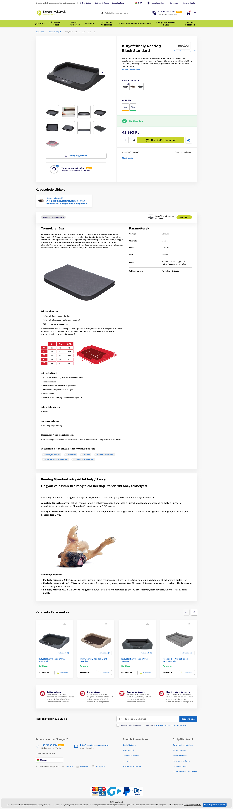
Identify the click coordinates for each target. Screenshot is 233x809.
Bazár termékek (180, 756)
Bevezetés (40, 32)
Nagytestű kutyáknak (83, 459)
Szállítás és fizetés (102, 3)
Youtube (69, 766)
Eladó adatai (127, 158)
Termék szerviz (179, 750)
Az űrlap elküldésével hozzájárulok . (155, 725)
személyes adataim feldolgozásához (171, 725)
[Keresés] (102, 13)
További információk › (131, 70)
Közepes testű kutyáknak (56, 459)
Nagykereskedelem (181, 761)
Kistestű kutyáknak (105, 455)
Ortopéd (86, 455)
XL (125, 107)
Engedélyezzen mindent (214, 805)
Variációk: (127, 100)
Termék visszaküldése (183, 745)
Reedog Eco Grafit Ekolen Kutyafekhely (175, 660)
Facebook (84, 766)
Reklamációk (128, 750)
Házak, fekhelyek (54, 32)
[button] (102, 72)
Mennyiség (125, 140)
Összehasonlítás (157, 3)
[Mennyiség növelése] (130, 138)
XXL (133, 107)
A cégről (126, 761)
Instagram (100, 766)
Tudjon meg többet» (192, 805)
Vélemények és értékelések (185, 771)
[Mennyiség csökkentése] (130, 142)
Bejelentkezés (189, 3)
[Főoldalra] (51, 13)
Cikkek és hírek (180, 766)
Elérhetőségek (86, 3)
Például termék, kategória (116, 13)
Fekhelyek (71, 455)
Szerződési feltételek (132, 766)
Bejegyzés (174, 3)
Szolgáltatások (118, 3)
